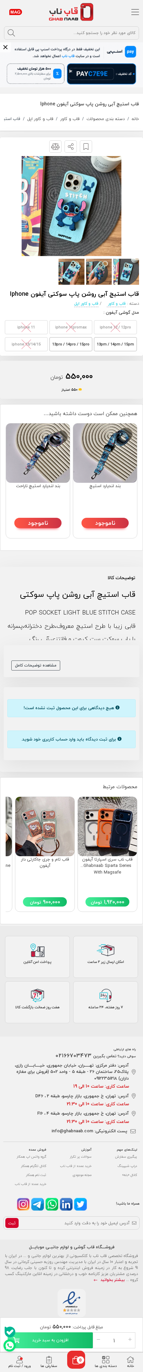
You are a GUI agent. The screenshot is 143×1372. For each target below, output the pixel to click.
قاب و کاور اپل (40, 118)
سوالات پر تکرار (80, 1156)
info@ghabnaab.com (72, 1131)
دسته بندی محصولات (105, 118)
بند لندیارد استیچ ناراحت (38, 486)
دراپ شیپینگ (127, 1166)
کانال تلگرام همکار (33, 1166)
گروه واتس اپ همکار (31, 1156)
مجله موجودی (81, 1175)
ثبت (12, 1223)
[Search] (11, 33)
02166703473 (74, 1056)
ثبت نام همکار (36, 1175)
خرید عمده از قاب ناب (75, 1166)
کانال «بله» (129, 1175)
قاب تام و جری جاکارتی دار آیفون (45, 863)
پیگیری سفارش (126, 1156)
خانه (135, 118)
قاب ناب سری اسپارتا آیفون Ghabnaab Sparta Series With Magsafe (107, 866)
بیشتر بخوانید (112, 1279)
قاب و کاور (69, 118)
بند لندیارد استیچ (105, 486)
